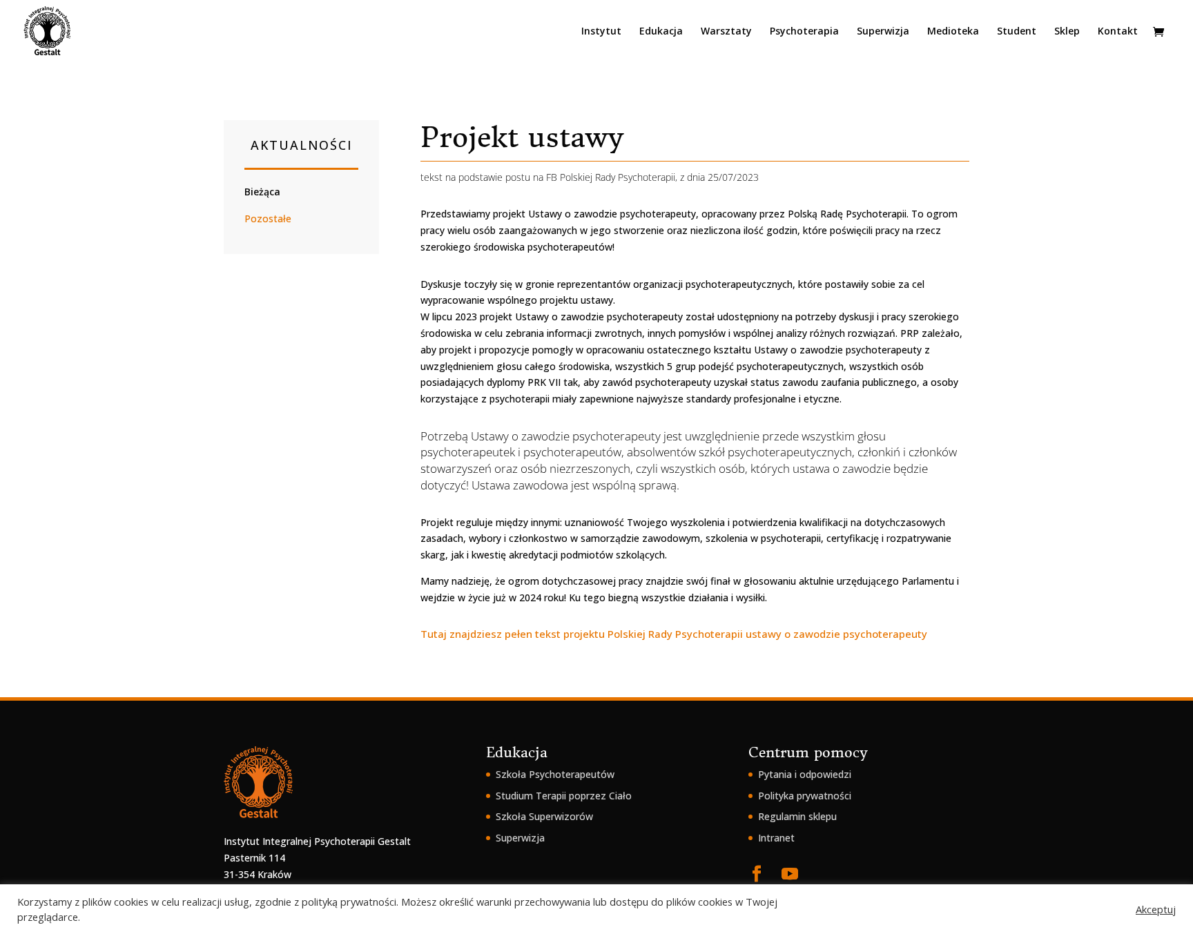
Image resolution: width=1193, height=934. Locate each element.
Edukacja (661, 31)
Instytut (601, 31)
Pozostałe (267, 218)
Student (1016, 31)
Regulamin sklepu (797, 816)
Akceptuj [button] (1156, 909)
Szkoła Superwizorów (544, 816)
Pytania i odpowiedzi (804, 774)
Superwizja (883, 31)
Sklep (1067, 31)
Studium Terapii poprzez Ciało (564, 795)
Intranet (776, 837)
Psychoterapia (804, 31)
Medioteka (953, 31)
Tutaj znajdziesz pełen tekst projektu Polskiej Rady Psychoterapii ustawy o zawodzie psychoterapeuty (673, 634)
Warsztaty (726, 31)
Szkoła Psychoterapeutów (555, 774)
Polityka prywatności (804, 795)
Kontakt (1118, 31)
